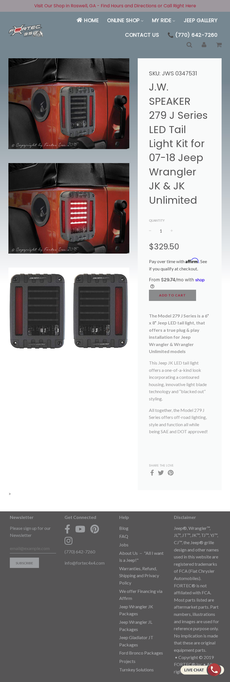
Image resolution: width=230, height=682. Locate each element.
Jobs (123, 544)
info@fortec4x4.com (85, 562)
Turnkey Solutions (136, 669)
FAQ (123, 536)
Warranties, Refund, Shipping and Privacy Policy (139, 575)
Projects (127, 661)
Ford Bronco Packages (141, 652)
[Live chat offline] (202, 669)
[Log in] (204, 45)
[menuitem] (87, 20)
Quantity (157, 220)
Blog (123, 528)
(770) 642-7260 (80, 551)
